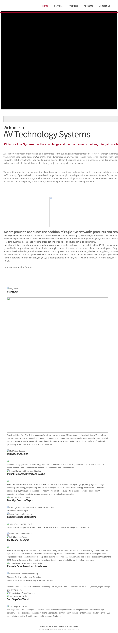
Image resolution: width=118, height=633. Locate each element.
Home (45, 5)
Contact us (30, 267)
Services (58, 5)
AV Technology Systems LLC (15, 6)
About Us (88, 5)
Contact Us (104, 5)
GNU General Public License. (72, 630)
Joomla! (40, 630)
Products (73, 5)
